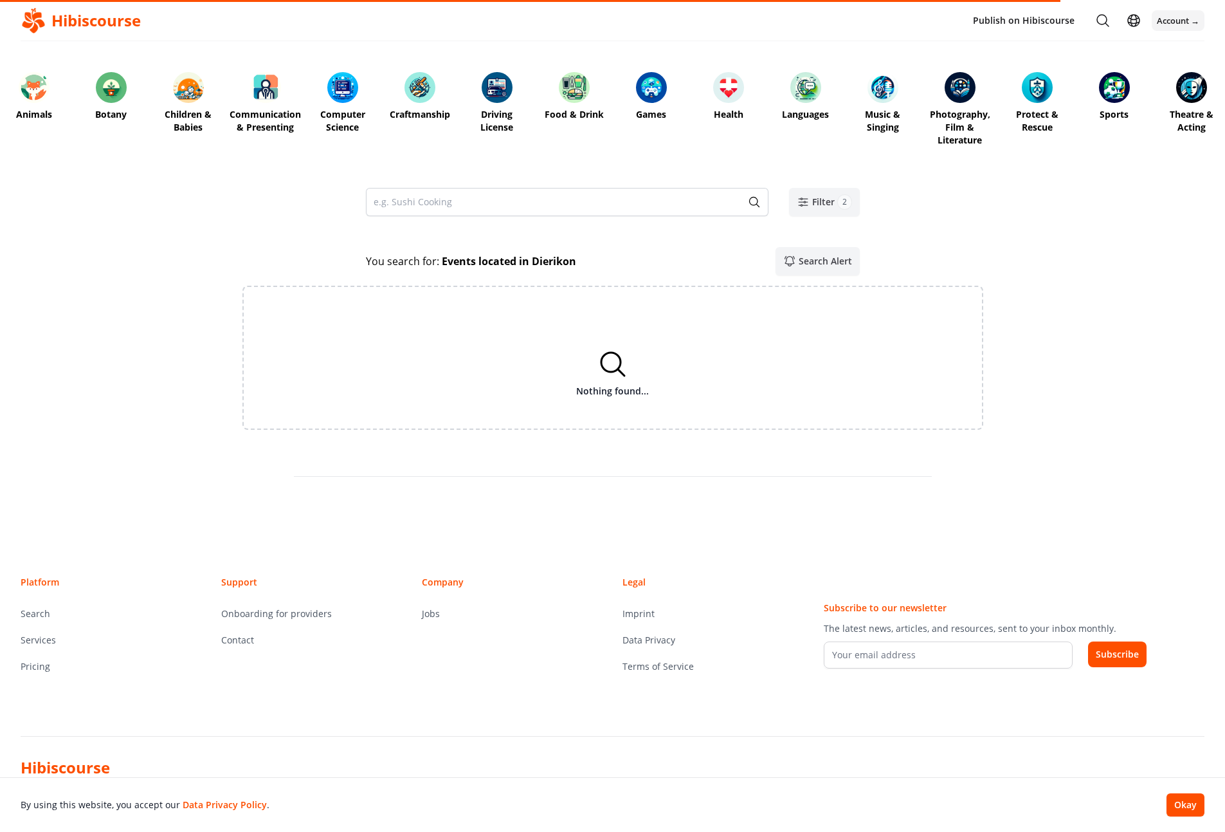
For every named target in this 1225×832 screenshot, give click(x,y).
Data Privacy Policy (225, 805)
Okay (1185, 805)
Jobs (431, 613)
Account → (1178, 20)
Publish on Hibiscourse (1024, 20)
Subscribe (1117, 654)
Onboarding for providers (276, 613)
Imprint (638, 613)
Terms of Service (658, 666)
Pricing (35, 666)
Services (38, 640)
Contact (237, 640)
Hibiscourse (65, 767)
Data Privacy (648, 640)
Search (35, 613)
